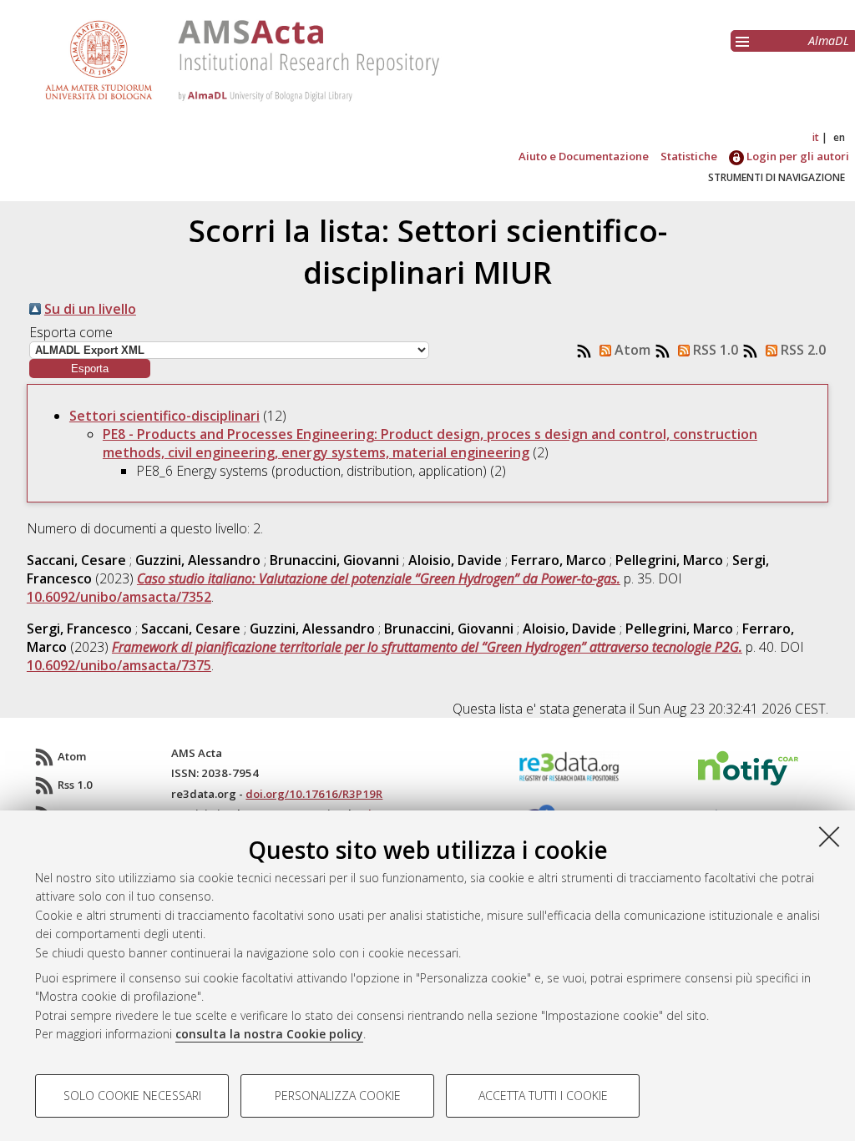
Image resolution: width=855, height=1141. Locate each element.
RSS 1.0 (714, 350)
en (839, 137)
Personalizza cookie (338, 1095)
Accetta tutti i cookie (543, 1095)
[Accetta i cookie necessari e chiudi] (829, 836)
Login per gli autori (796, 156)
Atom (630, 350)
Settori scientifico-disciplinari (164, 415)
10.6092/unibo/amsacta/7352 (119, 597)
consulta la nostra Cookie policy (269, 1034)
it (815, 137)
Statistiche (688, 156)
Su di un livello (90, 309)
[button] (89, 368)
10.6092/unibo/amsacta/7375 (119, 665)
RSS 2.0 (801, 350)
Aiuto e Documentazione (584, 156)
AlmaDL (828, 40)
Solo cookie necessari (132, 1095)
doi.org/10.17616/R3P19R (313, 793)
